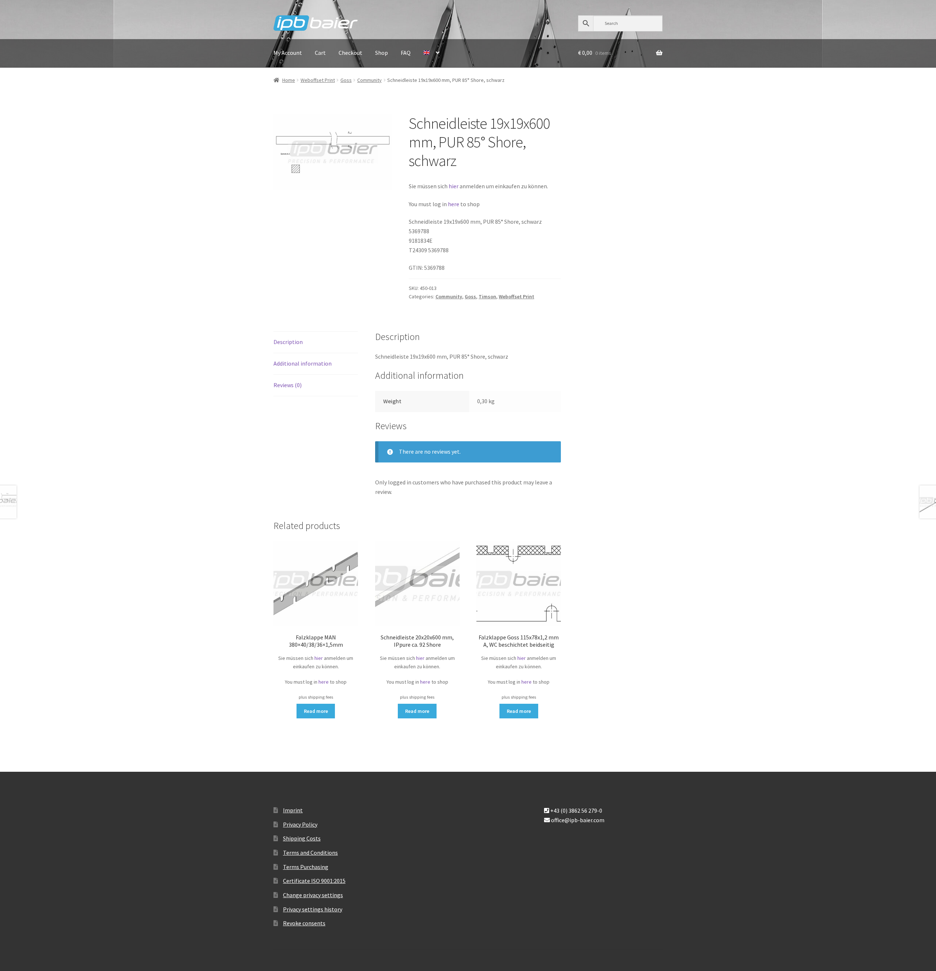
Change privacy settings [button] (313, 895)
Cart (320, 52)
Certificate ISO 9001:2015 (314, 880)
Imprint (293, 810)
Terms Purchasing (305, 866)
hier (453, 186)
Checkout (350, 52)
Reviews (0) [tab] (287, 385)
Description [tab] (288, 341)
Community (369, 80)
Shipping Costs (302, 838)
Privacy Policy (300, 824)
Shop (381, 52)
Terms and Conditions (310, 852)
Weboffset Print (318, 80)
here (454, 204)
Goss (346, 80)
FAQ (406, 52)
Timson (487, 296)
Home (288, 80)
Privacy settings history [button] (312, 909)
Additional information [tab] (302, 363)
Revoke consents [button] (304, 923)
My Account (287, 52)
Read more (316, 711)
